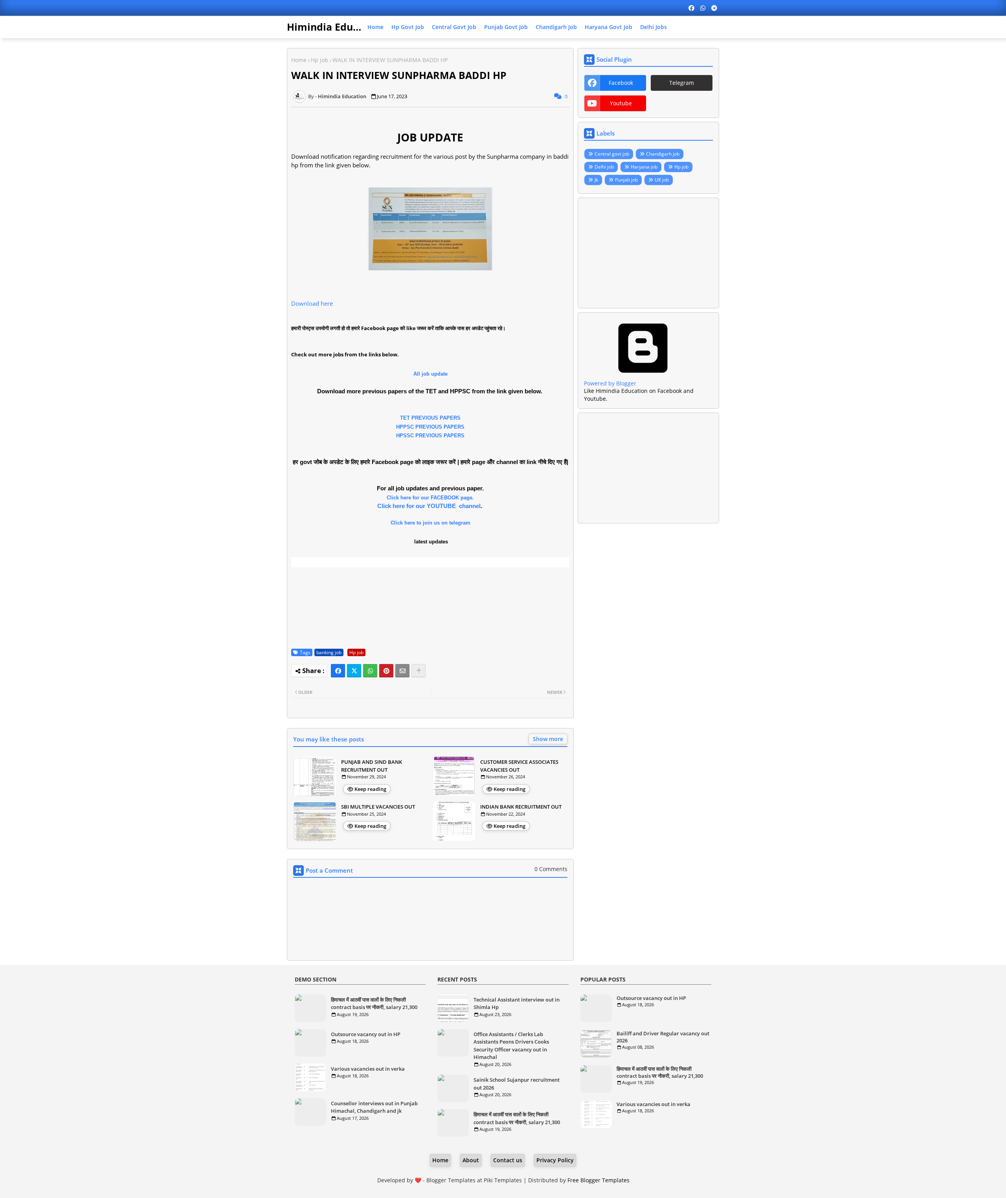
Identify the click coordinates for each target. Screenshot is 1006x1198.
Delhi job (604, 166)
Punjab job (626, 179)
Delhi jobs (653, 27)
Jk (596, 179)
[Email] (402, 670)
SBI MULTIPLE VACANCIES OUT (378, 806)
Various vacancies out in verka (368, 1068)
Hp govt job (407, 27)
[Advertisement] (648, 253)
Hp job (319, 60)
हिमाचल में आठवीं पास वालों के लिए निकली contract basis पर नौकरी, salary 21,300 (374, 1003)
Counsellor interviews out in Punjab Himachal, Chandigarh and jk (374, 1107)
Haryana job (644, 166)
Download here (312, 303)
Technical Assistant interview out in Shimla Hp (517, 1003)
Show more (548, 739)
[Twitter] (354, 670)
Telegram (681, 82)
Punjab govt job (506, 27)
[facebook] (691, 8)
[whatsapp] (703, 8)
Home (375, 27)
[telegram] (714, 8)
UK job (662, 179)
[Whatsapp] (370, 670)
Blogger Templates (450, 1180)
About (471, 1160)
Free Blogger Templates (598, 1180)
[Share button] (418, 670)
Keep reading (370, 789)
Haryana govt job (608, 27)
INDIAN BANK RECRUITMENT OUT (521, 806)
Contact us (507, 1160)
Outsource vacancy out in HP (365, 1034)
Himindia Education (335, 26)
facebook (621, 82)
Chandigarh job (556, 27)
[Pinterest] (386, 670)
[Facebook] (338, 670)
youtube (621, 103)
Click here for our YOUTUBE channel (429, 506)
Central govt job (454, 27)
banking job (328, 652)
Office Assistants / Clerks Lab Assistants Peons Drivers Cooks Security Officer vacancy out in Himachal (511, 1046)
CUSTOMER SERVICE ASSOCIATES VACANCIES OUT (519, 765)
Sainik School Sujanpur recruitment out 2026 (517, 1083)
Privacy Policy (555, 1160)
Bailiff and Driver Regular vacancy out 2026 (663, 1037)
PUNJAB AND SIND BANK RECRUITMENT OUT (371, 765)
